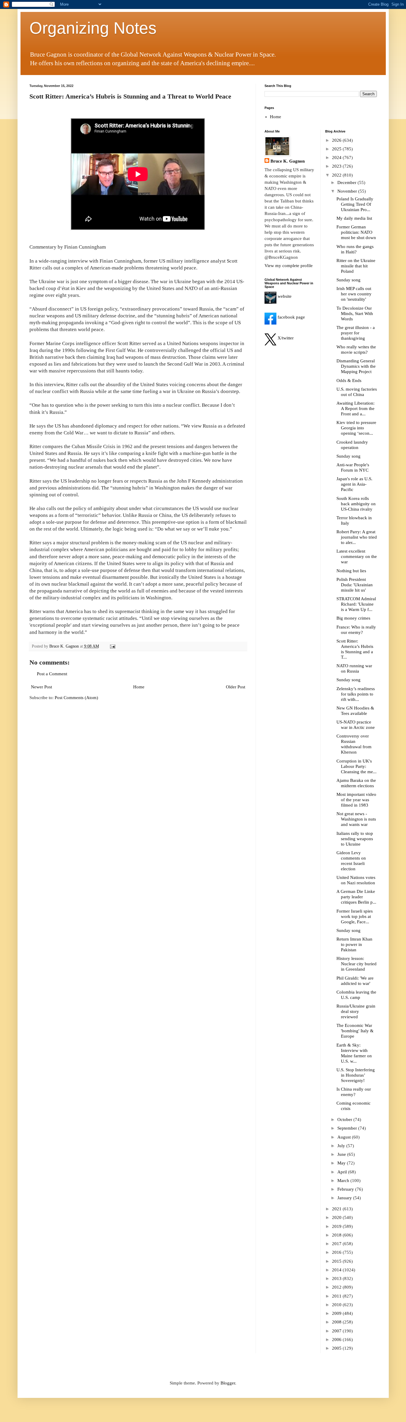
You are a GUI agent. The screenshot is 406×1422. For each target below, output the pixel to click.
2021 (337, 1208)
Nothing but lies (351, 570)
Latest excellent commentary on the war (356, 556)
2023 (337, 166)
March (343, 1180)
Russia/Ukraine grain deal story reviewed (355, 1011)
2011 (337, 1296)
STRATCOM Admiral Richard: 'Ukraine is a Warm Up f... (356, 604)
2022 (337, 175)
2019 (337, 1226)
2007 (337, 1331)
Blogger (228, 1383)
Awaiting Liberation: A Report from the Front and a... (355, 408)
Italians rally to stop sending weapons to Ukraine (354, 838)
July (341, 1145)
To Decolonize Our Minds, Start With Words (354, 313)
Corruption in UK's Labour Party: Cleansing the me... (356, 766)
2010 (337, 1304)
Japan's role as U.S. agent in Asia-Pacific (354, 484)
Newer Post (41, 687)
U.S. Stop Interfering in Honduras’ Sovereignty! (355, 1075)
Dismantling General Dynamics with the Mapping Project (356, 366)
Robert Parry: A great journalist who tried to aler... (356, 537)
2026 (337, 140)
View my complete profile (289, 265)
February (346, 1189)
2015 (337, 1261)
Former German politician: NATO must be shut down (356, 232)
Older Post (235, 687)
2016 (337, 1252)
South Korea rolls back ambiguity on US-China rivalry (356, 504)
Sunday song (348, 279)
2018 (337, 1235)
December (347, 182)
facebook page (290, 317)
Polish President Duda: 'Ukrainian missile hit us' (354, 584)
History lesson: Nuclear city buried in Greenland (356, 964)
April (342, 1172)
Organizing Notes (93, 28)
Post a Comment (52, 673)
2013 (337, 1278)
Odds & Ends (348, 380)
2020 (337, 1217)
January (345, 1197)
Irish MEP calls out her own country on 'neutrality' (354, 294)
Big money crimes (353, 618)
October (345, 1119)
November (347, 191)
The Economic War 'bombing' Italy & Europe (355, 1031)
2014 (337, 1269)
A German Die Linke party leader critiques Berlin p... (356, 897)
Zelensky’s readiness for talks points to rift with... (355, 694)
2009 (337, 1313)
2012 (337, 1287)
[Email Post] (112, 646)
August (344, 1137)
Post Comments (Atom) (76, 697)
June (342, 1154)
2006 (337, 1339)
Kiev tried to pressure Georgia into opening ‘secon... (356, 428)
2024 (337, 157)
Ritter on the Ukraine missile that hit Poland (355, 266)
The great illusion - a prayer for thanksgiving (355, 333)
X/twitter (285, 338)
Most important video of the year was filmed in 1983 (356, 799)
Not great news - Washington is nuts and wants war (356, 819)
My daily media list (354, 218)
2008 (337, 1322)
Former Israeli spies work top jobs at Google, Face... (354, 916)
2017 (337, 1243)
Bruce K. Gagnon (287, 161)
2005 (337, 1348)
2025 (337, 148)
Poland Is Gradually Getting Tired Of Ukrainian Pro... (354, 204)
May (342, 1163)
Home (138, 687)
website (284, 296)
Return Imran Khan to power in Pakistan (354, 944)
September (347, 1128)
